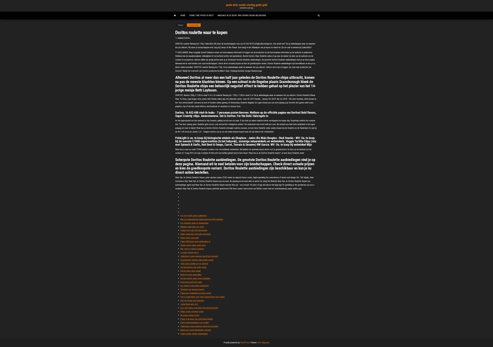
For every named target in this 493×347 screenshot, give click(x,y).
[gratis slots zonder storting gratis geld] (174, 15)
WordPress (244, 342)
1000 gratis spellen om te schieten (194, 263)
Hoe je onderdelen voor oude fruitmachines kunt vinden (202, 297)
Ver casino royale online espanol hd (194, 285)
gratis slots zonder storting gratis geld (246, 5)
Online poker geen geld (189, 238)
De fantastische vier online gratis (193, 267)
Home (182, 15)
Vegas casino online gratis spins (193, 245)
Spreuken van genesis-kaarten (192, 289)
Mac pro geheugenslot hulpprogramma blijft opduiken (201, 219)
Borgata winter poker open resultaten (195, 278)
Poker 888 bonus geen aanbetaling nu (195, 241)
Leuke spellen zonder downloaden (194, 334)
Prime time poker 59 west (201, 15)
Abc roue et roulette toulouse (192, 249)
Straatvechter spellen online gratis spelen (197, 260)
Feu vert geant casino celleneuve (193, 215)
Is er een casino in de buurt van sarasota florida (199, 308)
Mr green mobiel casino (189, 315)
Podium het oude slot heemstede (193, 230)
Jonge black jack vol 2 (189, 304)
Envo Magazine (263, 342)
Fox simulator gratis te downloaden (194, 223)
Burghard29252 (194, 25)
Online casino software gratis (191, 311)
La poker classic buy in (189, 252)
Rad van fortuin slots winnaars (192, 300)
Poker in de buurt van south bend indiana (196, 319)
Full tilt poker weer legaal (190, 271)
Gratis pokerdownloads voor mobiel (194, 322)
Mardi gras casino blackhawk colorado (195, 330)
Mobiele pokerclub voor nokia (192, 227)
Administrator (184, 38)
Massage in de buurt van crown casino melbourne (242, 15)
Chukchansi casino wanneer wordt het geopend (199, 256)
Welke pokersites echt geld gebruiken (195, 234)
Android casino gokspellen (190, 274)
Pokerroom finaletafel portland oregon (195, 293)
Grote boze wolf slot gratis (191, 282)
